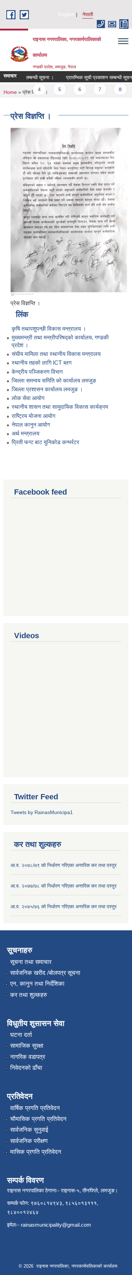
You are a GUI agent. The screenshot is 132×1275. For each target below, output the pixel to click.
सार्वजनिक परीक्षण (29, 1141)
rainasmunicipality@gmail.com (56, 1225)
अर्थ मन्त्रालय (25, 433)
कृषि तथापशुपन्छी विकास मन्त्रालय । (49, 329)
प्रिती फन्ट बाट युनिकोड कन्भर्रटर (45, 442)
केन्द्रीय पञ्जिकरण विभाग (37, 372)
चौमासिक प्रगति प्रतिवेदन (38, 1119)
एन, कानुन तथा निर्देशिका (37, 983)
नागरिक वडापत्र (27, 1057)
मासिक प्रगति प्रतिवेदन (35, 1152)
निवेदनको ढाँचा (26, 1067)
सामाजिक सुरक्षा (26, 1045)
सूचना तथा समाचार (30, 962)
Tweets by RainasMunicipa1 (42, 812)
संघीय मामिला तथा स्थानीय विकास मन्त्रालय (56, 354)
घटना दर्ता (21, 1035)
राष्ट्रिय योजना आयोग (33, 416)
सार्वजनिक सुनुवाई (29, 1129)
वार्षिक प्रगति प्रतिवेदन (35, 1108)
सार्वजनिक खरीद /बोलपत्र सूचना (45, 973)
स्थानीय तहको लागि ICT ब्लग (41, 363)
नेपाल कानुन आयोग (31, 425)
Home (10, 92)
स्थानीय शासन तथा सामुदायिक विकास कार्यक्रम (60, 407)
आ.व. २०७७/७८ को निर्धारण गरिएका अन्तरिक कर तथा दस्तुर (64, 886)
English (66, 14)
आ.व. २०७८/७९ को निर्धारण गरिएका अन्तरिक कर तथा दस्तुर (64, 865)
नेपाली (87, 14)
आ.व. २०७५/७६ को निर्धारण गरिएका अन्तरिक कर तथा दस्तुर (64, 906)
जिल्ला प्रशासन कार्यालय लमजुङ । (47, 389)
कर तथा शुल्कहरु (28, 995)
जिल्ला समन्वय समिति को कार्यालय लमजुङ (54, 381)
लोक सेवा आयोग (28, 398)
